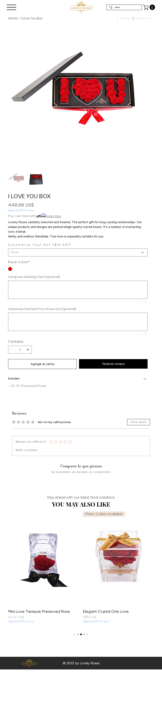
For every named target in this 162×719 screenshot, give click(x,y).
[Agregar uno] (28, 350)
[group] (81, 570)
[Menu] (11, 7)
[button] (149, 7)
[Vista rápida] (43, 559)
